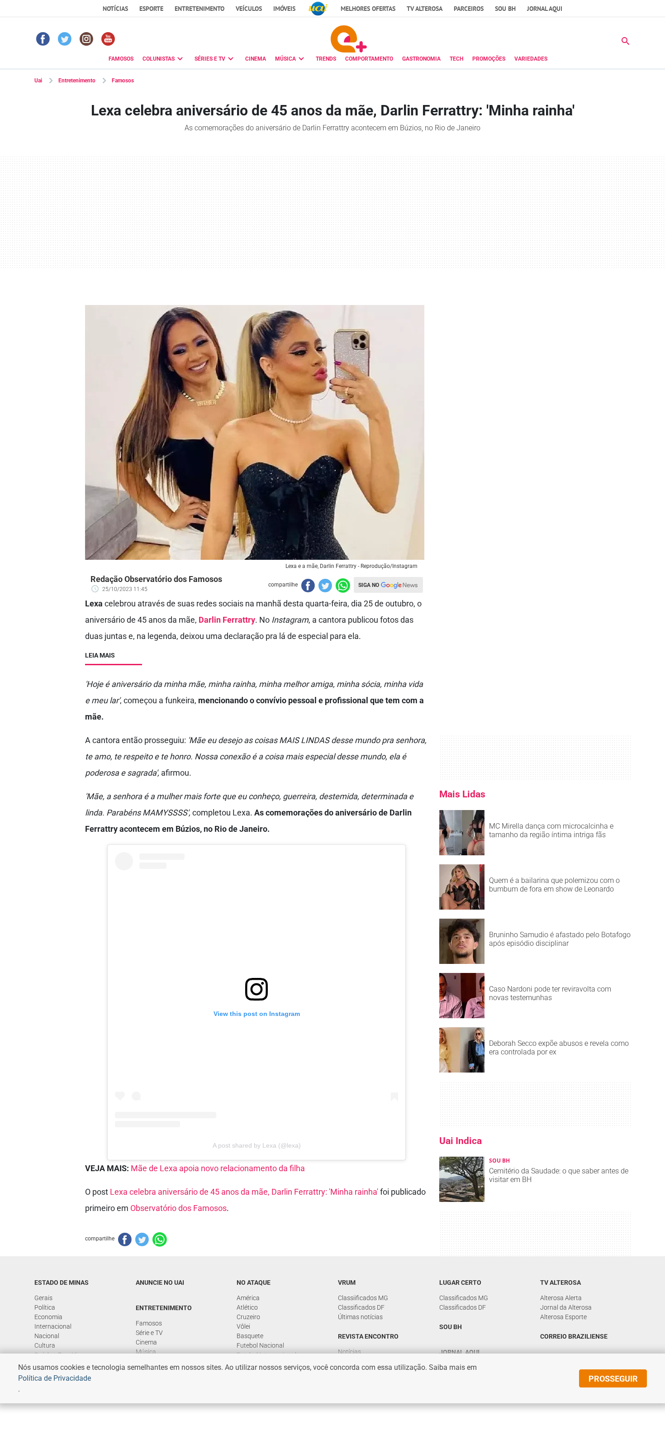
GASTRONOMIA (421, 59)
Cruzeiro (248, 1317)
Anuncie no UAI (160, 1282)
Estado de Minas (61, 1282)
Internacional (52, 1326)
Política (44, 1307)
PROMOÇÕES (488, 59)
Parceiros (469, 9)
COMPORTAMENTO (369, 59)
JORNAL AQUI (544, 9)
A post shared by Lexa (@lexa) (257, 1145)
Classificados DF (361, 1307)
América (248, 1298)
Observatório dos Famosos (178, 1208)
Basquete (250, 1336)
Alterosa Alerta (561, 1298)
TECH (456, 59)
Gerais (43, 1298)
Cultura (44, 1345)
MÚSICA (285, 59)
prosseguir (613, 1378)
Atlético (247, 1307)
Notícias (115, 9)
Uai (38, 80)
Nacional (46, 1336)
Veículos (249, 9)
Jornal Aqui (459, 1352)
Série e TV (149, 1332)
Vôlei (243, 1326)
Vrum (347, 1282)
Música (146, 1351)
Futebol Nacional (260, 1345)
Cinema (146, 1342)
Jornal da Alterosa (566, 1307)
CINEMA (255, 59)
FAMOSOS (121, 59)
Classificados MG (463, 1298)
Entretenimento (199, 9)
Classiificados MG (363, 1298)
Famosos (123, 80)
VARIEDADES (530, 59)
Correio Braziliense (574, 1336)
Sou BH (505, 9)
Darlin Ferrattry (227, 620)
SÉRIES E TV (210, 59)
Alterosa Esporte (563, 1317)
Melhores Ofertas (368, 9)
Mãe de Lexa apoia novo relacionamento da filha (218, 1168)
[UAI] (318, 8)
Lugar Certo (460, 1282)
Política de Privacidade (54, 1378)
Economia (48, 1317)
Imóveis (284, 9)
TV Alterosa (424, 9)
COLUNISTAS (158, 59)
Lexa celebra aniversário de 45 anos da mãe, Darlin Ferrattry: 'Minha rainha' (244, 1192)
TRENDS (326, 59)
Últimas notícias (360, 1317)
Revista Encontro (368, 1336)
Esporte (151, 9)
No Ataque (254, 1282)
